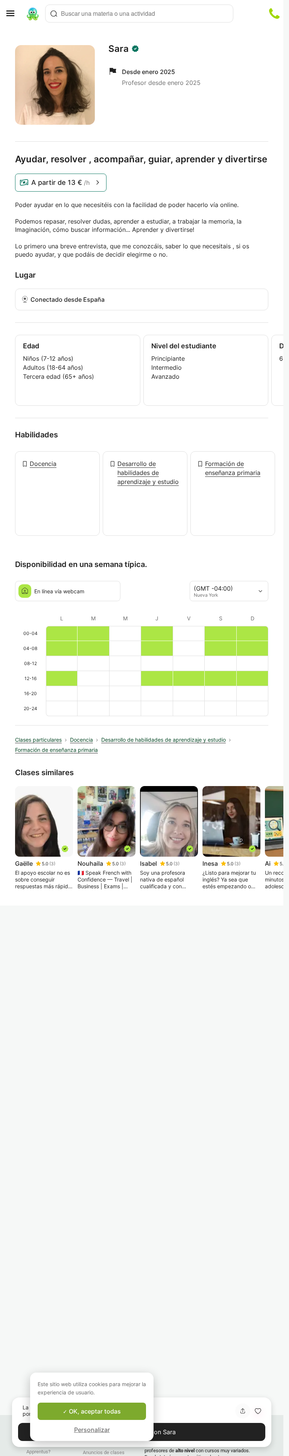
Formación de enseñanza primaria (232, 468)
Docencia (43, 463)
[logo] (32, 13)
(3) (52, 863)
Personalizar (92, 1429)
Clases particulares (38, 739)
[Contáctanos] (274, 13)
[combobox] (139, 14)
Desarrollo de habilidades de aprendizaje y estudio (148, 472)
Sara (118, 48)
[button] (257, 1410)
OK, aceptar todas (94, 1411)
